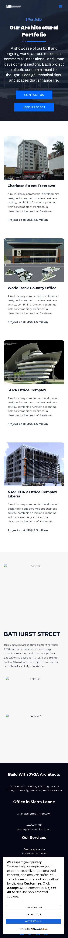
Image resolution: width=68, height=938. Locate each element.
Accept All (33, 921)
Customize (33, 907)
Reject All (34, 914)
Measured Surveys (34, 853)
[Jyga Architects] (13, 6)
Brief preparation (34, 849)
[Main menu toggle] (60, 7)
